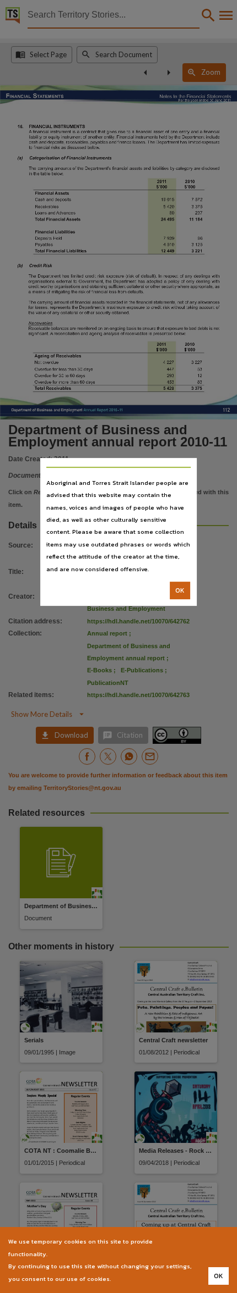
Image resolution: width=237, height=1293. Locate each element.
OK (180, 590)
